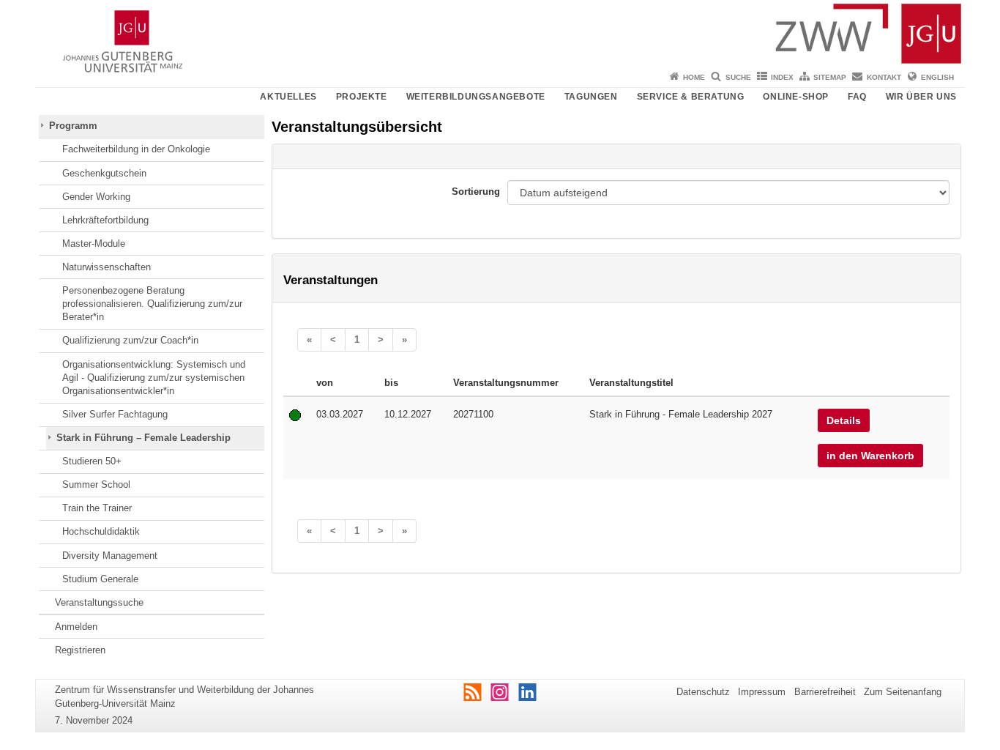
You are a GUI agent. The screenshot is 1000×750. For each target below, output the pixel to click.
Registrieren (80, 650)
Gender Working (96, 196)
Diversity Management (109, 555)
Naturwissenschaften (106, 266)
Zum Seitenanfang (902, 691)
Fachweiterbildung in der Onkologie (136, 149)
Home (694, 77)
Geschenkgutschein (104, 173)
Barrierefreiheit (825, 691)
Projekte (361, 97)
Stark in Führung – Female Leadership (143, 437)
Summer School (96, 484)
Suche (738, 77)
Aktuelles (288, 97)
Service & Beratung (691, 97)
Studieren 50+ (92, 461)
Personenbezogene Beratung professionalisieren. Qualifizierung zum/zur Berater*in (152, 304)
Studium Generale (100, 578)
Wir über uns (921, 97)
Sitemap (829, 77)
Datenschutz (703, 691)
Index (782, 77)
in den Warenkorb (870, 455)
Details (844, 420)
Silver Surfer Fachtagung (115, 414)
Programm (73, 125)
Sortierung (476, 191)
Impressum (762, 691)
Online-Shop (796, 97)
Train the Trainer (97, 507)
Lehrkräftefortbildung (105, 220)
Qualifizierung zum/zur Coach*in (130, 340)
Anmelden (76, 626)
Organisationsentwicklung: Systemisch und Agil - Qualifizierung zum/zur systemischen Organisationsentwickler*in (153, 378)
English (937, 77)
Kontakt (884, 77)
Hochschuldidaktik (101, 531)
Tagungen (591, 97)
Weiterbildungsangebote (475, 97)
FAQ (857, 97)
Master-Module (93, 243)
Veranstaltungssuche (99, 602)
